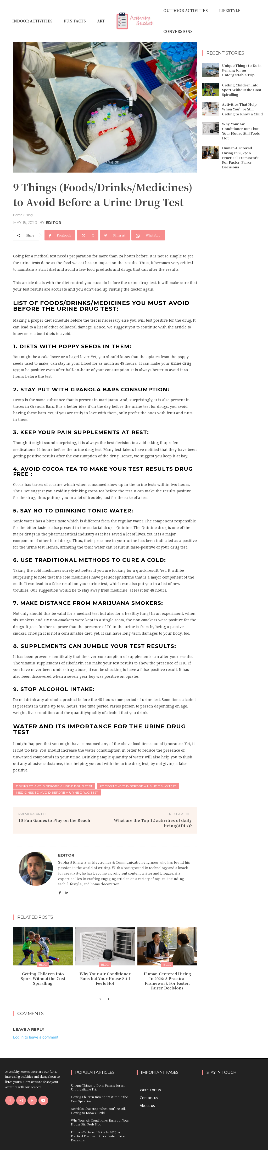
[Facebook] (60, 891)
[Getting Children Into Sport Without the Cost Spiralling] (43, 946)
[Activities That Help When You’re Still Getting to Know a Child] (210, 109)
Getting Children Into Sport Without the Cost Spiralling (43, 978)
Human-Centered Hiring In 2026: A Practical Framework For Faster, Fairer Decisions (167, 981)
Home (17, 215)
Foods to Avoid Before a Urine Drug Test (138, 786)
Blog (29, 215)
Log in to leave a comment (35, 1037)
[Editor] (36, 873)
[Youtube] (43, 1100)
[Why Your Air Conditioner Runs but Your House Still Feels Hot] (105, 946)
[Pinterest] (32, 1100)
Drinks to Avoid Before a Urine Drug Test (54, 786)
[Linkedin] (67, 891)
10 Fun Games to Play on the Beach (54, 820)
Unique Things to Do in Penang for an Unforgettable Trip (241, 70)
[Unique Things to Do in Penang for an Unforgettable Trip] (210, 70)
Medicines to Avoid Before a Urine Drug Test (57, 792)
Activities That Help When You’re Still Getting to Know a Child (242, 109)
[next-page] (108, 999)
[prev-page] (100, 999)
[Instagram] (21, 1100)
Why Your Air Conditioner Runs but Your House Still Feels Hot (105, 978)
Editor (53, 223)
